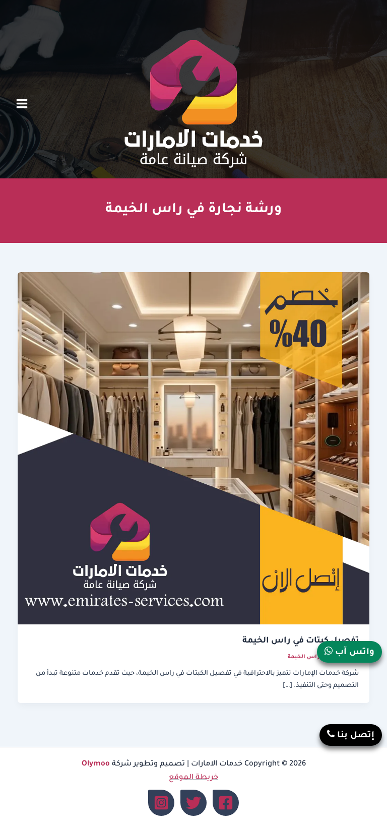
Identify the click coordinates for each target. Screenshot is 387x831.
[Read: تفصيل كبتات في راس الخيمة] (194, 449)
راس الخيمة (303, 657)
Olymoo (96, 764)
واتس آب (353, 653)
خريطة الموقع (193, 778)
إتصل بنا (354, 736)
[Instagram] (161, 803)
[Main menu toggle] (22, 104)
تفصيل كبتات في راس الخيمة (300, 641)
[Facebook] (226, 803)
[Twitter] (193, 803)
